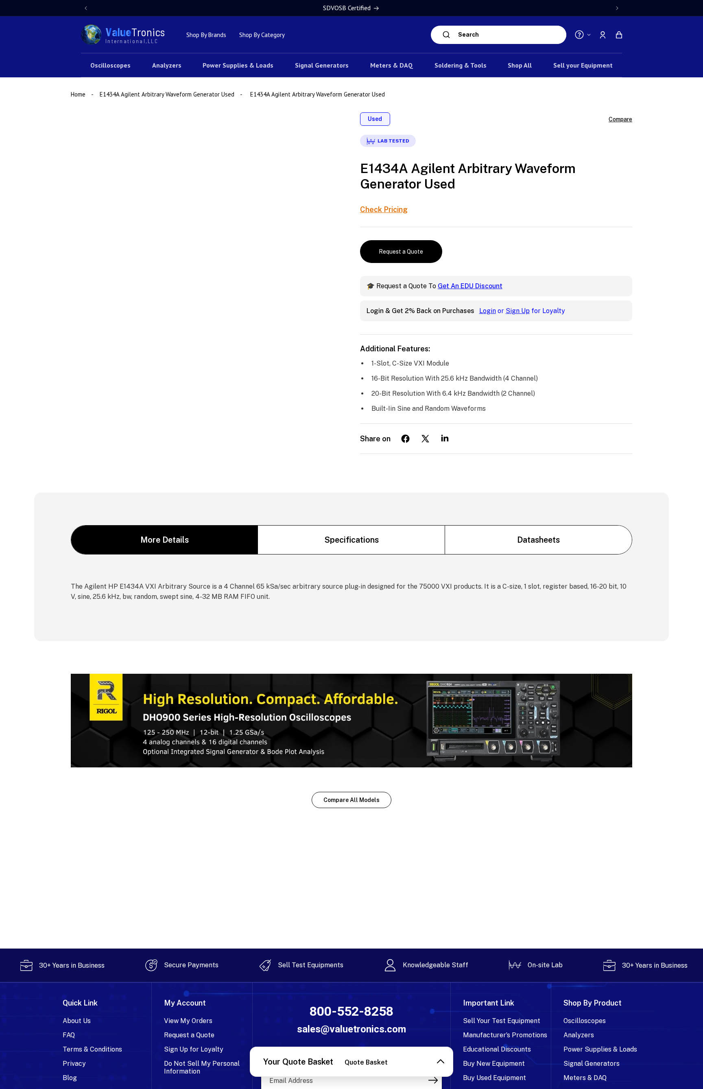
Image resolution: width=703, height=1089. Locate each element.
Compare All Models (351, 800)
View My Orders (188, 1021)
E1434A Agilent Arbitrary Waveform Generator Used (167, 94)
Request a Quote (401, 251)
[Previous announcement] (86, 8)
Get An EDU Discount (470, 286)
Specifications (352, 540)
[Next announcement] (617, 8)
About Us (77, 1021)
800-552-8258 (351, 1011)
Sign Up (518, 311)
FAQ (69, 1035)
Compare (620, 119)
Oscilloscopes (584, 1021)
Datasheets (538, 540)
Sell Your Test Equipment (501, 1021)
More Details (164, 540)
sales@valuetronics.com (351, 1029)
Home (79, 94)
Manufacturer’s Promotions (505, 1035)
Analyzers (578, 1035)
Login (487, 311)
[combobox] (510, 35)
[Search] (446, 35)
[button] (619, 34)
